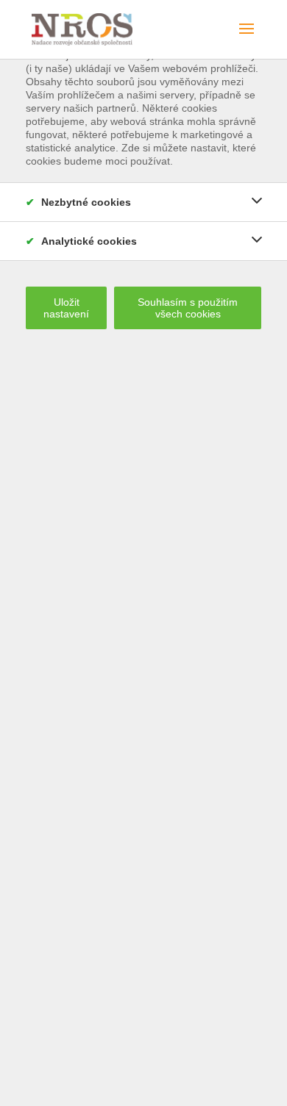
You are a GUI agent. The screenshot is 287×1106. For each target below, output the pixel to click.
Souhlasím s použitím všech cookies (188, 308)
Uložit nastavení (66, 308)
